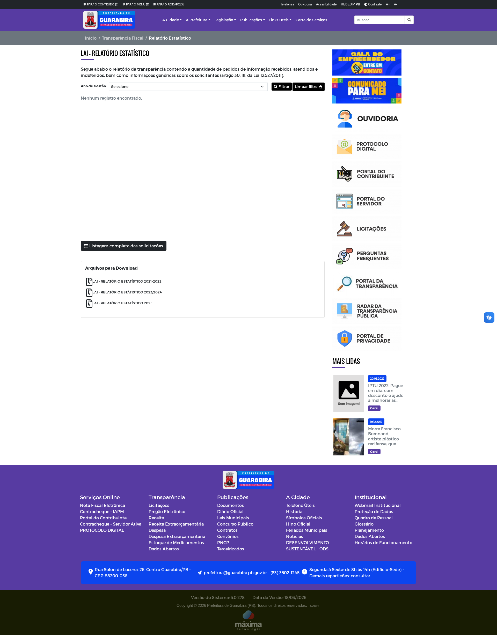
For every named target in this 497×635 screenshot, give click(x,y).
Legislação (224, 20)
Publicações (251, 20)
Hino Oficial (298, 523)
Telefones (287, 4)
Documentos (230, 505)
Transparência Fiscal (122, 37)
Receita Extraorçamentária (176, 523)
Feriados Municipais (306, 530)
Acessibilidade (326, 4)
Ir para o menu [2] (135, 4)
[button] (409, 20)
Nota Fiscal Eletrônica (102, 505)
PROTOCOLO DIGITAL (102, 530)
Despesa (157, 530)
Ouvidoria (305, 4)
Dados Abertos (164, 548)
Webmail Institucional (378, 505)
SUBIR (314, 605)
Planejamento (369, 530)
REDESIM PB (350, 4)
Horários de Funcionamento (383, 542)
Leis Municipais (233, 517)
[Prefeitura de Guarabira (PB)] (109, 20)
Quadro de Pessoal (374, 517)
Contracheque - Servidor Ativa (110, 523)
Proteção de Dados (374, 511)
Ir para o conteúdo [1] (100, 4)
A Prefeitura (196, 20)
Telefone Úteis (300, 505)
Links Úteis (279, 20)
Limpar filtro (307, 86)
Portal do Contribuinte (103, 517)
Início (91, 37)
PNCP (223, 542)
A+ (388, 4)
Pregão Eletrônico (167, 511)
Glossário (364, 523)
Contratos (227, 530)
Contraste (374, 4)
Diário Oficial (230, 511)
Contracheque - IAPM (102, 511)
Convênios (228, 536)
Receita (156, 517)
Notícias (294, 536)
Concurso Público (235, 523)
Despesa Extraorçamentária (177, 536)
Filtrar (283, 86)
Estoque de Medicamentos (176, 542)
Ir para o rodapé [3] (168, 4)
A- (395, 4)
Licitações (159, 505)
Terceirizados (230, 548)
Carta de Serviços (311, 20)
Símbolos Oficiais (304, 517)
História (294, 511)
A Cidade (170, 20)
